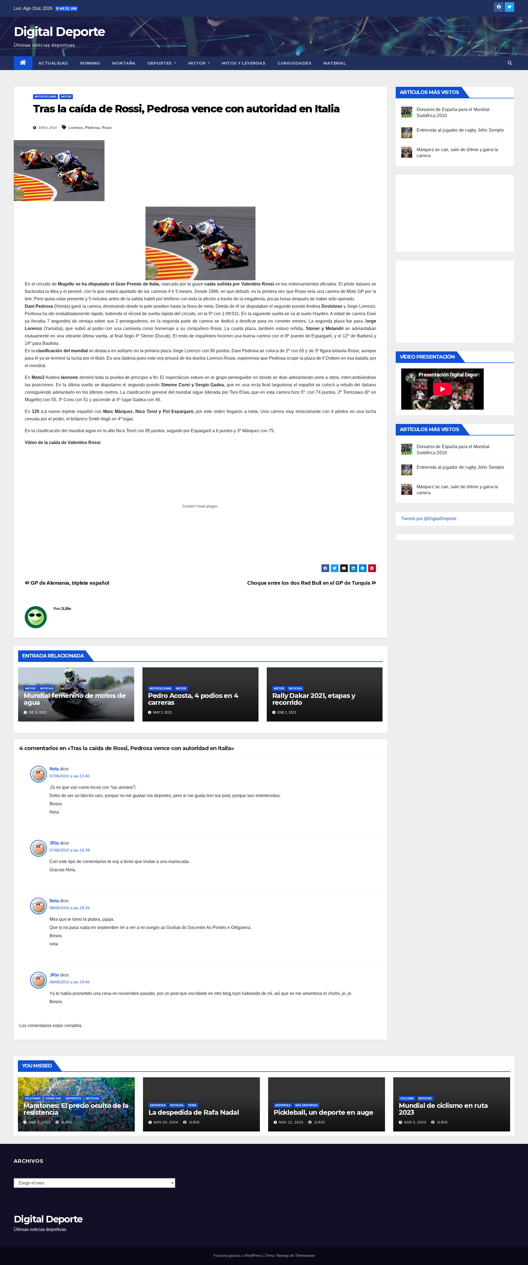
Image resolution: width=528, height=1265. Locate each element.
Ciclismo (407, 1098)
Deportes (160, 63)
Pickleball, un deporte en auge (323, 1112)
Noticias (46, 688)
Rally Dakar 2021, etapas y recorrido (313, 699)
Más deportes (306, 1105)
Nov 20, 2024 (166, 1122)
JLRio (66, 608)
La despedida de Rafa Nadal (193, 1112)
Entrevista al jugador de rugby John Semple (460, 130)
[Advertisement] (442, 211)
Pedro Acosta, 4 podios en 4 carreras (193, 699)
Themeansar (305, 1255)
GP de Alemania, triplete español (69, 583)
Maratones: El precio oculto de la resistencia (75, 1109)
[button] (510, 63)
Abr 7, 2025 (40, 1122)
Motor (197, 63)
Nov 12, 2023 (291, 1122)
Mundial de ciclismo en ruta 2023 (443, 1109)
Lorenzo (75, 127)
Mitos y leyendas (243, 63)
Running (90, 63)
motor (66, 96)
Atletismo (33, 1098)
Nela (54, 769)
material (334, 63)
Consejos (53, 1098)
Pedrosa (92, 127)
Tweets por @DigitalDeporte (429, 518)
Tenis (192, 1105)
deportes (73, 1098)
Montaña (124, 63)
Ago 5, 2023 (415, 1122)
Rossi (106, 127)
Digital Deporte (59, 31)
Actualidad (53, 63)
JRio (54, 843)
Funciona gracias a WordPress (238, 1255)
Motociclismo (45, 96)
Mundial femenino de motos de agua (74, 699)
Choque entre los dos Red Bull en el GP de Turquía (309, 583)
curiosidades (294, 63)
